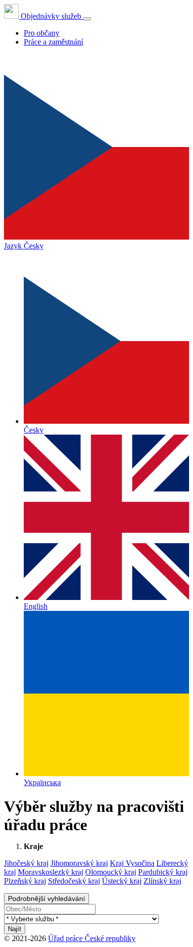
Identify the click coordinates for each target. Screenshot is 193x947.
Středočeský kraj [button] (74, 881)
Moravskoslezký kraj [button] (50, 872)
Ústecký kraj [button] (122, 881)
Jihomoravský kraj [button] (79, 863)
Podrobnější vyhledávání (46, 898)
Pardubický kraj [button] (163, 872)
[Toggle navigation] (87, 18)
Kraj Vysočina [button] (132, 863)
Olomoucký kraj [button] (110, 872)
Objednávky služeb (51, 16)
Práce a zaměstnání (53, 42)
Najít (14, 929)
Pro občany (41, 33)
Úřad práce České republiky (92, 938)
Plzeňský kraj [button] (25, 881)
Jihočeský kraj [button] (26, 863)
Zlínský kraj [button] (162, 881)
